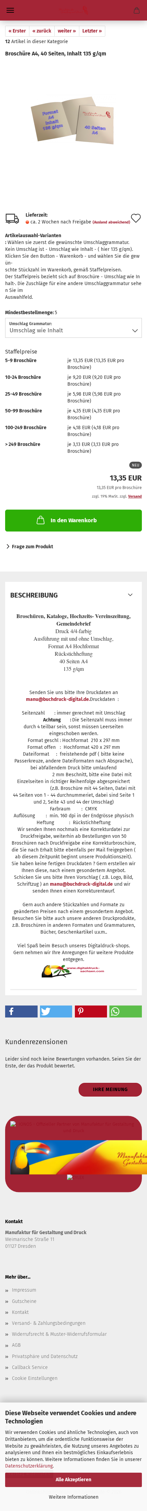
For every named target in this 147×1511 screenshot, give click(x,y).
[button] (21, 1011)
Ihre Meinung (110, 1089)
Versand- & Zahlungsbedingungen (48, 1323)
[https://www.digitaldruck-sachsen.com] (73, 10)
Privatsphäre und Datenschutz (45, 1356)
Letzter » (92, 31)
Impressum (24, 1290)
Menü (10, 10)
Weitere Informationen (73, 1497)
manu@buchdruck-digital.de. (58, 699)
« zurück (41, 31)
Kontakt (20, 1312)
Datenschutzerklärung (29, 1466)
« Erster (17, 31)
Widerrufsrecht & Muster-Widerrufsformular (59, 1334)
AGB (16, 1345)
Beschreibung (34, 595)
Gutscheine (24, 1301)
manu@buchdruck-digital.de (81, 884)
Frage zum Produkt (32, 547)
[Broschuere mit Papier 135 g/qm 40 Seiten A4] (73, 109)
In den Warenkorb (74, 520)
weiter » (67, 31)
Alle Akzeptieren (73, 1480)
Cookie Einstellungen (34, 1378)
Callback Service (30, 1367)
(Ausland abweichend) (111, 222)
